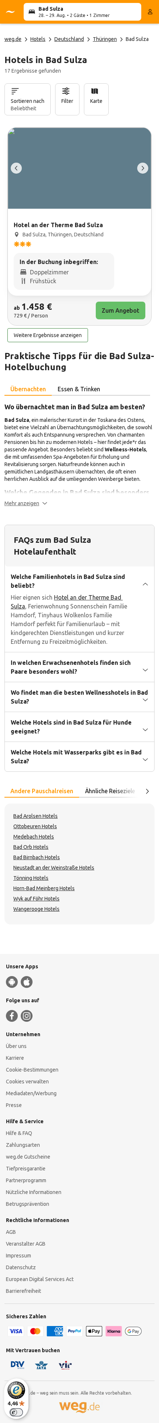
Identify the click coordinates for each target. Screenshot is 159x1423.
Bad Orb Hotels (30, 847)
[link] (79, 226)
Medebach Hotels (33, 837)
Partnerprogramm (26, 1180)
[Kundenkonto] (150, 12)
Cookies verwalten (27, 1081)
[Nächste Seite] (147, 791)
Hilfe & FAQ (19, 1133)
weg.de (12, 39)
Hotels (37, 39)
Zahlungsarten (23, 1145)
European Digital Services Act (40, 1279)
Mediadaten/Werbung (31, 1093)
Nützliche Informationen (33, 1192)
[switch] (16, 1412)
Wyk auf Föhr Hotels (36, 899)
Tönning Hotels (30, 878)
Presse (14, 1105)
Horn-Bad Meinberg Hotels (44, 888)
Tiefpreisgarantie (25, 1169)
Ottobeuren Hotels (35, 826)
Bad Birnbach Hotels (36, 857)
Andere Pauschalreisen (41, 791)
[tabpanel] (79, 454)
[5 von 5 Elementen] (16, 168)
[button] (25, 503)
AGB (11, 1232)
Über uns (16, 1046)
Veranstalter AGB (25, 1244)
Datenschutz (21, 1267)
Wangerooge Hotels (36, 909)
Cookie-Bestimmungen (32, 1070)
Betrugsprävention (27, 1204)
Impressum (18, 1256)
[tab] (28, 389)
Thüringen (105, 39)
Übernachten (28, 389)
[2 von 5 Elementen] (142, 168)
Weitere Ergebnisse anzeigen (48, 335)
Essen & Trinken (79, 389)
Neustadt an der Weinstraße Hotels (53, 868)
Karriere (15, 1058)
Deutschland (69, 39)
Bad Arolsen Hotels (35, 816)
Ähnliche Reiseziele (110, 791)
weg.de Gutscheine (28, 1157)
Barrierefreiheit (23, 1291)
